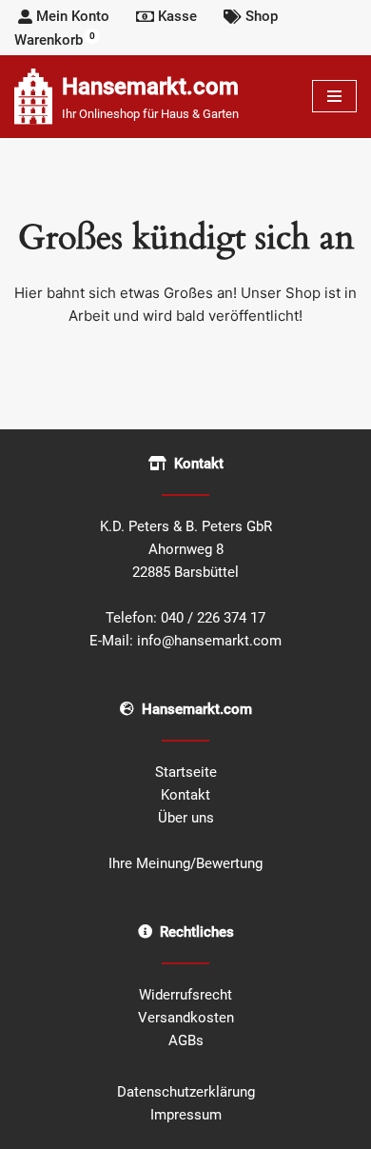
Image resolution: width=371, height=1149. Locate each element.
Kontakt (185, 794)
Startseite (186, 772)
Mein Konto (72, 16)
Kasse (177, 16)
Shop (261, 16)
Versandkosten (186, 1017)
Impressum (186, 1114)
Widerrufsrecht (185, 994)
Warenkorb (54, 39)
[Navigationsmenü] (334, 96)
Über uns (186, 817)
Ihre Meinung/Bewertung (185, 863)
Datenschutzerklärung (186, 1091)
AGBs (186, 1040)
